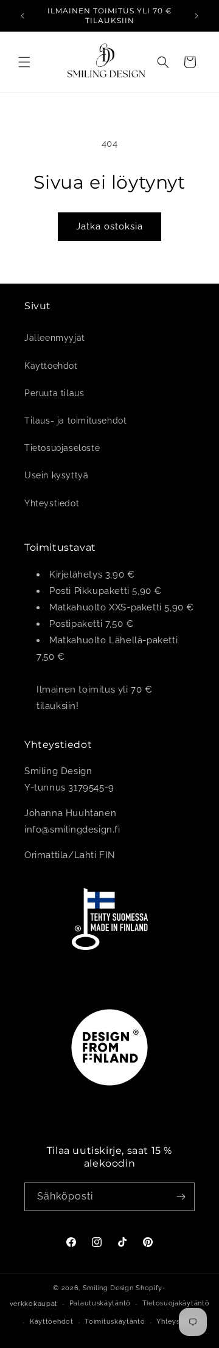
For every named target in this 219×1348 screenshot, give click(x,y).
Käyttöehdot (51, 366)
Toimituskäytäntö (115, 1321)
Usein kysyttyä (56, 475)
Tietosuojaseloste (62, 448)
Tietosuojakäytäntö (176, 1303)
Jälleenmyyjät (54, 338)
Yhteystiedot (51, 503)
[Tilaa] (180, 1196)
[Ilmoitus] (196, 15)
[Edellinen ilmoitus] (22, 15)
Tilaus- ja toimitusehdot (75, 420)
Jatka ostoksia (109, 226)
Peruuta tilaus (54, 393)
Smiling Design (108, 1288)
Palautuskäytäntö (100, 1303)
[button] (24, 62)
